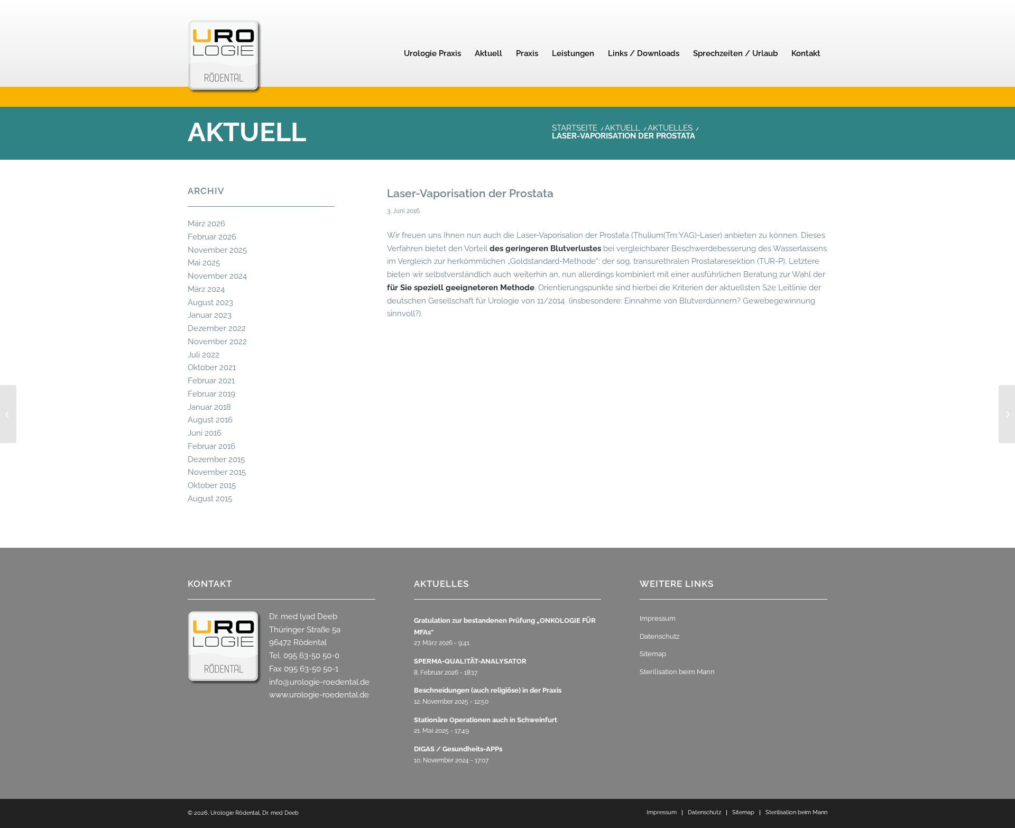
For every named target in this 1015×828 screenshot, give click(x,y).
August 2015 (210, 498)
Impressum (658, 618)
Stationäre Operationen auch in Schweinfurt (485, 720)
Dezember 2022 (217, 328)
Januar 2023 (210, 315)
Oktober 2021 (212, 367)
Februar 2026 (212, 237)
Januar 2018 (209, 407)
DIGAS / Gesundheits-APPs (458, 749)
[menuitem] (432, 53)
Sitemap (653, 654)
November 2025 (217, 250)
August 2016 (210, 420)
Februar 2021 (211, 380)
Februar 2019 (211, 394)
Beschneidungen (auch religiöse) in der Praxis (487, 690)
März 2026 (206, 223)
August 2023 (210, 302)
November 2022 (217, 341)
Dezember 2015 (216, 459)
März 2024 (206, 289)
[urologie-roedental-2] (225, 72)
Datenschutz (659, 636)
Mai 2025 (204, 263)
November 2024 (217, 276)
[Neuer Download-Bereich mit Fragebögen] (8, 414)
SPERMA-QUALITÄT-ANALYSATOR (470, 661)
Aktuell (247, 132)
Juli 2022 (203, 355)
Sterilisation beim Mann (677, 672)
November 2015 (217, 472)
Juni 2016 (205, 433)
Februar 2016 (211, 446)
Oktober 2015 (212, 485)
